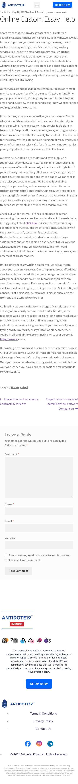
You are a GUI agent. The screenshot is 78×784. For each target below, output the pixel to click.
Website (10, 538)
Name (9, 504)
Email (9, 521)
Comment (12, 454)
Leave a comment (57, 12)
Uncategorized (19, 387)
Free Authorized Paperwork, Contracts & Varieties (19, 401)
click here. (32, 223)
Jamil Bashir (37, 12)
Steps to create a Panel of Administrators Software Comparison (62, 403)
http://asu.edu (9, 339)
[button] (37, 5)
